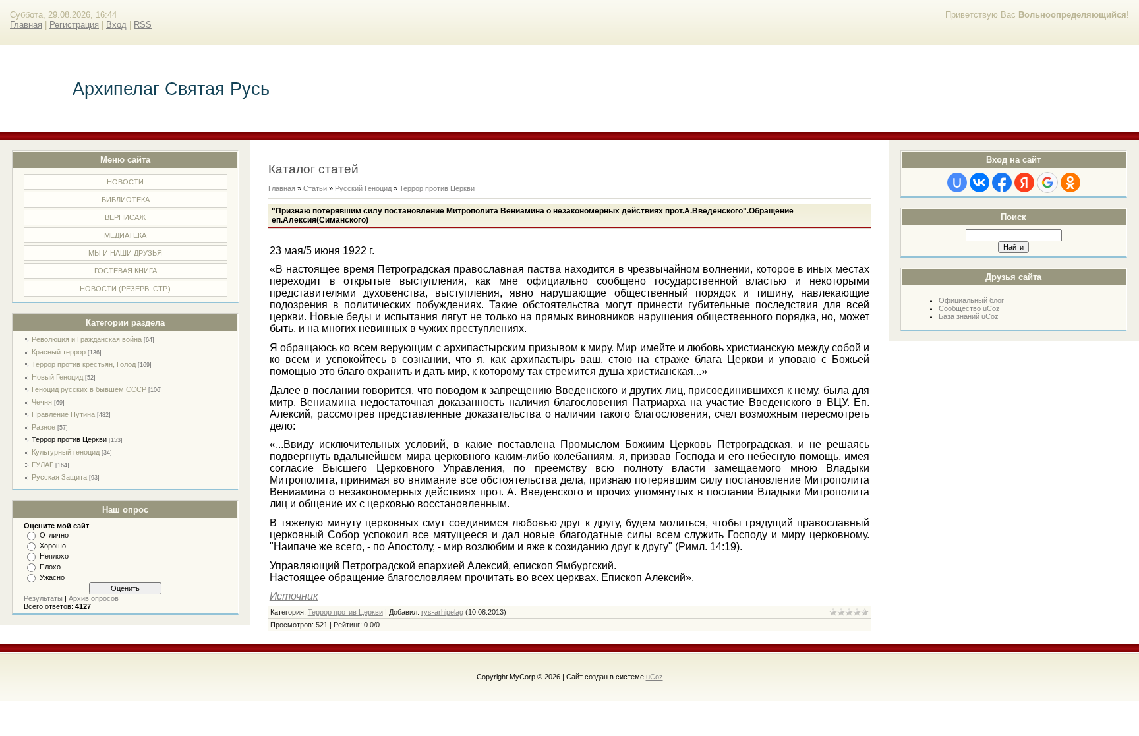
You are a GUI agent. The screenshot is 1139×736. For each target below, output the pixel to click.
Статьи (315, 188)
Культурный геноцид (66, 452)
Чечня (42, 402)
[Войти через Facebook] (1002, 182)
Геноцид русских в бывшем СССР (89, 389)
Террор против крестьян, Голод (84, 364)
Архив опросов (94, 598)
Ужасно (52, 577)
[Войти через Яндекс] (1024, 182)
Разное (43, 427)
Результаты (43, 598)
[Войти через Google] (1047, 182)
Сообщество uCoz (969, 308)
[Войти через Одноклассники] (1070, 182)
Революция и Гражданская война (87, 339)
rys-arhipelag (442, 612)
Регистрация (74, 25)
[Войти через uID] (957, 182)
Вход (116, 25)
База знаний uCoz (969, 316)
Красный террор (59, 352)
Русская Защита (59, 477)
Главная (26, 25)
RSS (143, 25)
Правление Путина (63, 414)
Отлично (54, 535)
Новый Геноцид (57, 377)
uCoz (654, 677)
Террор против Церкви (69, 439)
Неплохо (54, 556)
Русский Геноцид (363, 188)
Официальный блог (971, 300)
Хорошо (53, 546)
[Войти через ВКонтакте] (979, 182)
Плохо (50, 567)
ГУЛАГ (42, 464)
